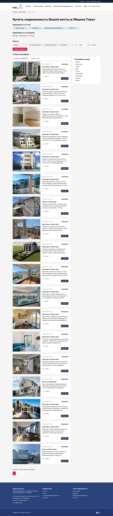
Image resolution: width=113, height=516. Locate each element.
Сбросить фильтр (20, 49)
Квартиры (48, 6)
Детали (64, 78)
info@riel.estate (18, 502)
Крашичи (24, 36)
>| (25, 473)
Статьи (82, 1)
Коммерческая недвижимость (63, 6)
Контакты (45, 497)
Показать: (33, 58)
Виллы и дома (38, 6)
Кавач (16, 36)
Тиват (33, 36)
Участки (78, 6)
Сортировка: (17, 58)
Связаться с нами (95, 1)
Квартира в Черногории (50, 67)
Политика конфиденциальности (51, 495)
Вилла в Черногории (49, 202)
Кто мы (87, 1)
